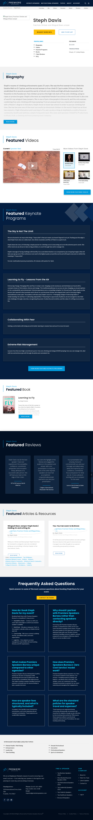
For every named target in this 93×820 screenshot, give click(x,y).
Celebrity (29, 565)
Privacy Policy (62, 814)
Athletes (30, 559)
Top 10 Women (27, 557)
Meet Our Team (84, 778)
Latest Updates (84, 780)
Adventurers (21, 563)
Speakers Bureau (7, 8)
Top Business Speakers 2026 (64, 774)
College (29, 563)
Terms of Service (84, 814)
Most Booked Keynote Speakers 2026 (64, 779)
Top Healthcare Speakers (64, 795)
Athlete (24, 559)
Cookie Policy (73, 814)
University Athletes (11, 563)
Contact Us (83, 783)
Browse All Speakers (63, 798)
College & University (11, 565)
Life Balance (21, 565)
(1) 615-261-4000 (36, 786)
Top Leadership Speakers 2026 (64, 788)
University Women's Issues (13, 559)
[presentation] (91, 474)
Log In (82, 794)
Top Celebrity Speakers (64, 792)
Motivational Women (16, 557)
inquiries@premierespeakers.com (36, 793)
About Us (82, 775)
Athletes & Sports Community (14, 561)
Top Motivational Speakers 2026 (65, 784)
